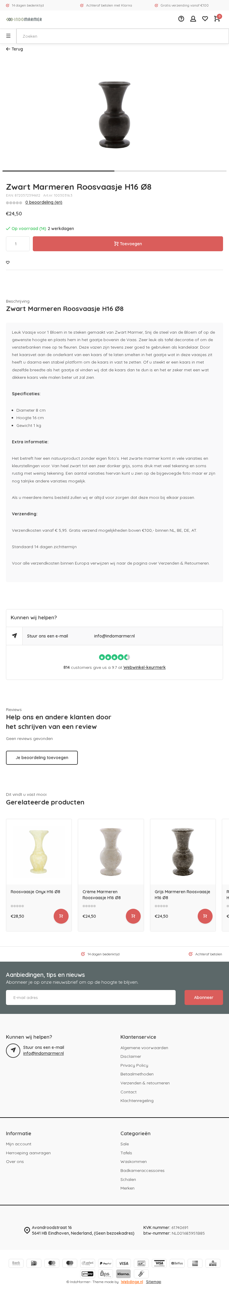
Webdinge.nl (132, 1281)
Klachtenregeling (137, 1100)
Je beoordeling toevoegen (42, 757)
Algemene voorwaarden (144, 1047)
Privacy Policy (134, 1065)
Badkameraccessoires (142, 1170)
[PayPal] (105, 1264)
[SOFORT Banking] (87, 1264)
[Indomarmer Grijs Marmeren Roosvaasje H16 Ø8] (183, 852)
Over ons (15, 1161)
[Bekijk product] (61, 916)
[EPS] (105, 1274)
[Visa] (123, 1264)
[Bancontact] (141, 1264)
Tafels (126, 1153)
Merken (127, 1188)
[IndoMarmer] (24, 19)
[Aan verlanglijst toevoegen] (8, 262)
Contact (128, 1092)
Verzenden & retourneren (145, 1083)
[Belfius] (177, 1264)
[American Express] (195, 1264)
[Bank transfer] (16, 1264)
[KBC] (212, 1264)
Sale (124, 1144)
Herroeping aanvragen (28, 1153)
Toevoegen (131, 243)
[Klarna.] (123, 1274)
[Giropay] (87, 1274)
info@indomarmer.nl (114, 636)
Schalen (128, 1179)
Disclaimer (130, 1056)
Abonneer (203, 997)
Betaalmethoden (137, 1074)
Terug (17, 49)
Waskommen (133, 1161)
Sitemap (153, 1281)
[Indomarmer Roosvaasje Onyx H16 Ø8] (39, 852)
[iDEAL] (34, 1264)
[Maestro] (69, 1264)
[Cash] (141, 1274)
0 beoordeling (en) (43, 202)
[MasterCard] (51, 1264)
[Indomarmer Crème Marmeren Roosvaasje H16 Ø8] (110, 852)
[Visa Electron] (159, 1264)
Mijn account (18, 1144)
